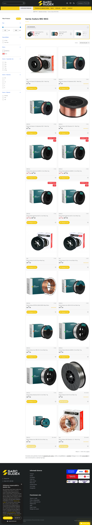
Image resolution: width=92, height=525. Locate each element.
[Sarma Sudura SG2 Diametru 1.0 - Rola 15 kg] (73, 420)
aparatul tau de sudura (48, 456)
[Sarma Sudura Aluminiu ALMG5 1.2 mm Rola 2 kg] (73, 152)
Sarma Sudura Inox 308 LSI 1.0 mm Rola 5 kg (36, 350)
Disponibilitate (5, 37)
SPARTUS (60, 79)
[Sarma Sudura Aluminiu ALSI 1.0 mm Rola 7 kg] (41, 375)
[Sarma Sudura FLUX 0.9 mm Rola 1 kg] (73, 375)
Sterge (19, 18)
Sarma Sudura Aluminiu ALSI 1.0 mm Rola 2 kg (69, 215)
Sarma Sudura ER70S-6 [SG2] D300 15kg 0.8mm (63, 32)
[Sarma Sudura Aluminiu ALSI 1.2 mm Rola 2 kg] (41, 196)
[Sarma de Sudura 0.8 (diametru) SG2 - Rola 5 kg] (78, 33)
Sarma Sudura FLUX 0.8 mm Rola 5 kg (35, 260)
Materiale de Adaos (43, 11)
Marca (3, 47)
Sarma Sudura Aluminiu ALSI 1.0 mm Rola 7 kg (37, 394)
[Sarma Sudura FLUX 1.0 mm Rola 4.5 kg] (30, 33)
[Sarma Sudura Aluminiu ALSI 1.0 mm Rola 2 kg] (73, 196)
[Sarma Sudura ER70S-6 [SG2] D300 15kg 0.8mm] (54, 33)
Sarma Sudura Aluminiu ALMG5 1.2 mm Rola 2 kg (70, 171)
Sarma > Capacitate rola (7, 59)
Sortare (76, 42)
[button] (36, 35)
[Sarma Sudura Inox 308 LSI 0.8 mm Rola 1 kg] (41, 420)
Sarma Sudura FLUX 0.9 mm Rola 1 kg (68, 394)
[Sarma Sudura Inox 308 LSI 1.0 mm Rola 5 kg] (41, 331)
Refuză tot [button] (17, 518)
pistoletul (69, 456)
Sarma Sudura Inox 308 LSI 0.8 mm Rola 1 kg (36, 439)
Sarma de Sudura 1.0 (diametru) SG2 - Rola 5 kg (37, 126)
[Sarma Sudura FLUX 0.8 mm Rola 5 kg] (41, 241)
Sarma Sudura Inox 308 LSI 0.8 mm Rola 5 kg (69, 305)
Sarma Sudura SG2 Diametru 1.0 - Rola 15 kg (69, 439)
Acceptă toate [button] (7, 518)
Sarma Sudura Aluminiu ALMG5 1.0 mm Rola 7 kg (70, 350)
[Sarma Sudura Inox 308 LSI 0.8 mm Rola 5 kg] (73, 286)
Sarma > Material (6, 92)
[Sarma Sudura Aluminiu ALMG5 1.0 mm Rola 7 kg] (73, 331)
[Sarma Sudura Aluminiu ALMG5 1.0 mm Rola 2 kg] (41, 152)
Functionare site (35, 495)
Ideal (27, 79)
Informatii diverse (36, 470)
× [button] (21, 484)
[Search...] (23, 3)
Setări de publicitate (11, 512)
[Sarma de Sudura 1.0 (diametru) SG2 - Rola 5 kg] (41, 107)
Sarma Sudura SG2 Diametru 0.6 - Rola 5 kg (69, 126)
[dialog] (12, 503)
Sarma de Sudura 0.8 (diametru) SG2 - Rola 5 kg (87, 32)
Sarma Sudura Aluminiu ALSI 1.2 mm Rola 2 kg (37, 215)
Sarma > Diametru (6, 74)
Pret (3, 23)
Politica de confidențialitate (14, 515)
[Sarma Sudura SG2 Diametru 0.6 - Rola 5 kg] (73, 107)
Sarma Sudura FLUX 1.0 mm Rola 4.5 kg (39, 32)
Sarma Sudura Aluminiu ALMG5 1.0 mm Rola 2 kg (37, 171)
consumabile (85, 456)
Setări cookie (5, 515)
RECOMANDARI (31, 26)
